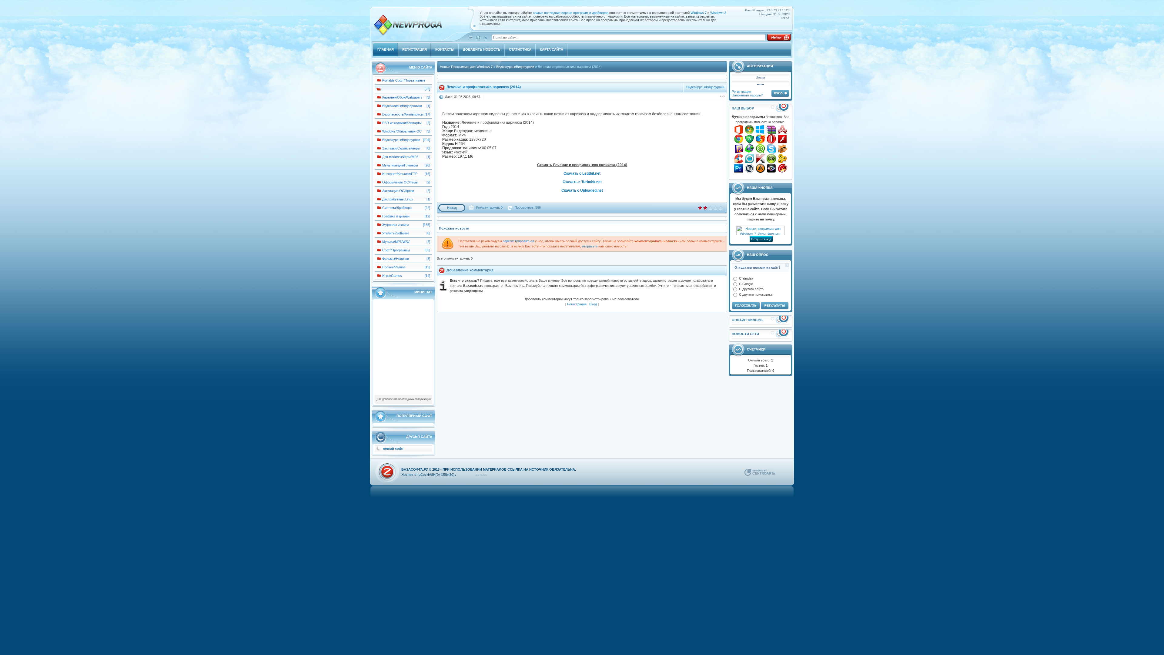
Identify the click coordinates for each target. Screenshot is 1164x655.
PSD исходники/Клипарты (402, 123)
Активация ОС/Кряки (398, 191)
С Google (746, 283)
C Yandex (746, 278)
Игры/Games (392, 275)
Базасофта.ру (414, 469)
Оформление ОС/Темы (400, 182)
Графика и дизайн (396, 216)
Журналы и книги (395, 225)
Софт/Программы (396, 250)
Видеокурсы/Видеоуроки (401, 140)
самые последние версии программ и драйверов (571, 13)
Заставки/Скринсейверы (401, 148)
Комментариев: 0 (489, 207)
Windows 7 (699, 13)
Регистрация (741, 91)
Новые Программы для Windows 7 (466, 67)
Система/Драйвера (397, 208)
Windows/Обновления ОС (402, 131)
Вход (593, 304)
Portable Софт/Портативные (403, 80)
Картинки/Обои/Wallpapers (402, 97)
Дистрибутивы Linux (397, 199)
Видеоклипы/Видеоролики (402, 106)
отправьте (589, 246)
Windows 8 (718, 13)
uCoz (422, 474)
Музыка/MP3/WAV (396, 242)
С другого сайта (751, 289)
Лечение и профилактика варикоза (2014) (484, 87)
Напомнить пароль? (747, 95)
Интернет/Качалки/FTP (399, 174)
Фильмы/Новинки (395, 258)
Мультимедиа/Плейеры (400, 165)
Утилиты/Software (395, 233)
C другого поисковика (755, 294)
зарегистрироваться (518, 241)
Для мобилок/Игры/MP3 (400, 157)
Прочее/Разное (394, 267)
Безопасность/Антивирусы (402, 114)
